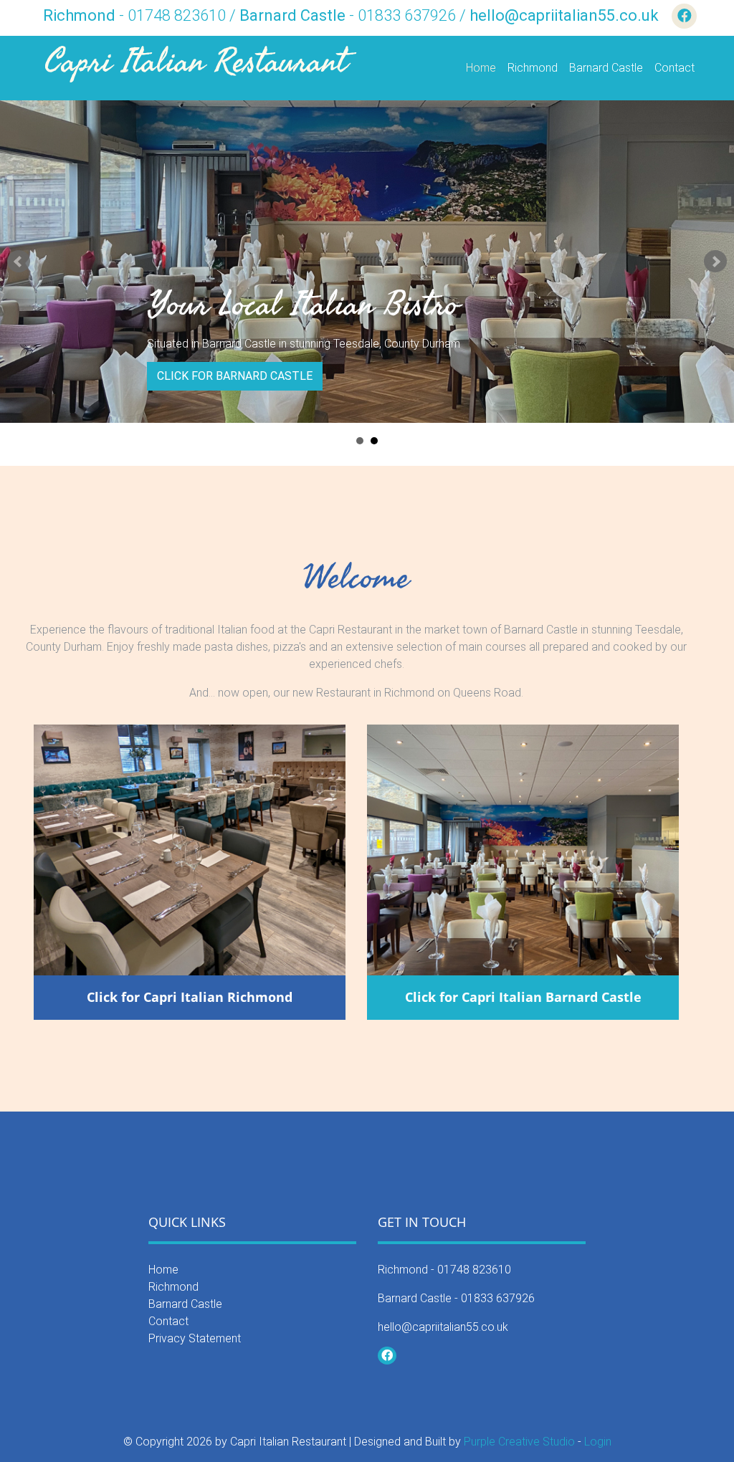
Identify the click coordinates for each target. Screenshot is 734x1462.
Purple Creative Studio (519, 1441)
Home (481, 68)
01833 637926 (498, 1298)
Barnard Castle (606, 68)
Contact (674, 68)
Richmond (532, 68)
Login (597, 1441)
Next (715, 261)
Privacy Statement (194, 1338)
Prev (18, 261)
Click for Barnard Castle (235, 376)
